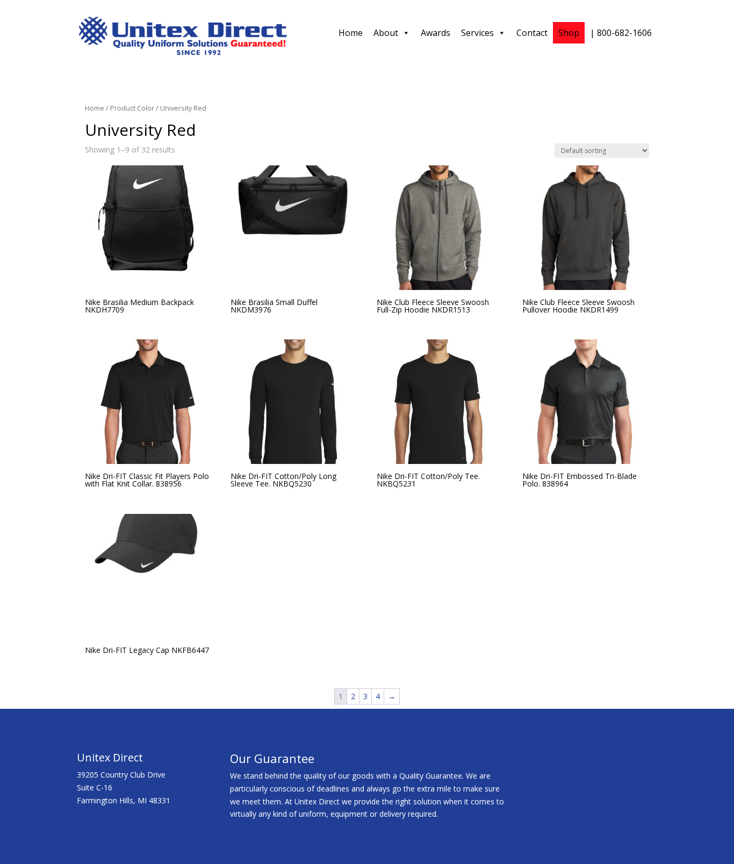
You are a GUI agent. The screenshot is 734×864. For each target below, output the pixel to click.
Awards (435, 33)
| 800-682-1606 (621, 33)
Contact (532, 33)
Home (351, 33)
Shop (568, 33)
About (385, 33)
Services (477, 33)
